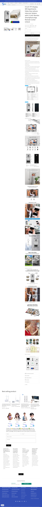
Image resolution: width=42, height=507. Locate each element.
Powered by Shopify (37, 506)
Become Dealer (25, 428)
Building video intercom (5, 496)
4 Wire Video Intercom (5, 489)
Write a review (26, 483)
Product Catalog (15, 428)
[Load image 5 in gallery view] (19, 29)
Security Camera (14, 493)
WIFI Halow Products (15, 491)
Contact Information (24, 495)
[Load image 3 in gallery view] (12, 29)
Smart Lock (13, 494)
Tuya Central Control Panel (15, 489)
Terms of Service (23, 493)
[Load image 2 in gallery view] (9, 29)
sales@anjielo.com (33, 493)
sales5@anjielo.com (34, 494)
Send (8, 445)
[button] (12, 3)
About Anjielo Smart (34, 487)
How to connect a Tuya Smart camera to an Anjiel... (25, 450)
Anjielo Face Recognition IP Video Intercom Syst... (6, 450)
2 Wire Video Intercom (5, 491)
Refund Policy (23, 490)
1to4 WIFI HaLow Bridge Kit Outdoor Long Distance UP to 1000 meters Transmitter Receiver (16, 405)
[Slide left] (3, 29)
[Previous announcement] (2, 1)
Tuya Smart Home (15, 487)
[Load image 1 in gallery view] (5, 29)
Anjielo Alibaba (23, 496)
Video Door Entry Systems (6, 487)
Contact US (32, 491)
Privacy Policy (23, 489)
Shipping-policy (23, 492)
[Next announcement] (40, 1)
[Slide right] (22, 29)
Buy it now (32, 35)
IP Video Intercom (4, 493)
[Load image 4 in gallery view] (15, 29)
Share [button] (26, 384)
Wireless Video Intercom (5, 494)
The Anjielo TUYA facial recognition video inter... (15, 450)
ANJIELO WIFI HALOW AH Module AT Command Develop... (35, 451)
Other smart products (15, 496)
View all (21, 474)
